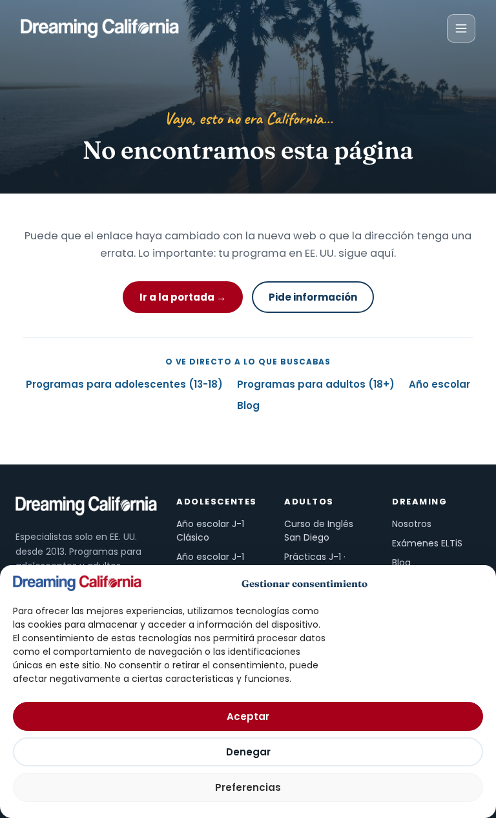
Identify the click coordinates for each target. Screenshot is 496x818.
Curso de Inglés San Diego (318, 530)
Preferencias (248, 787)
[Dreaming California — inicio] (100, 28)
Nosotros (411, 523)
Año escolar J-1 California (210, 563)
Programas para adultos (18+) (316, 384)
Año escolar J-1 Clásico (210, 530)
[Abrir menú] (461, 28)
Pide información (313, 297)
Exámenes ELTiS (427, 543)
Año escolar (439, 384)
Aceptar (248, 716)
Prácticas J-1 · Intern (315, 563)
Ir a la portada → (183, 297)
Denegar (248, 752)
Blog (248, 405)
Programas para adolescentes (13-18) (124, 384)
